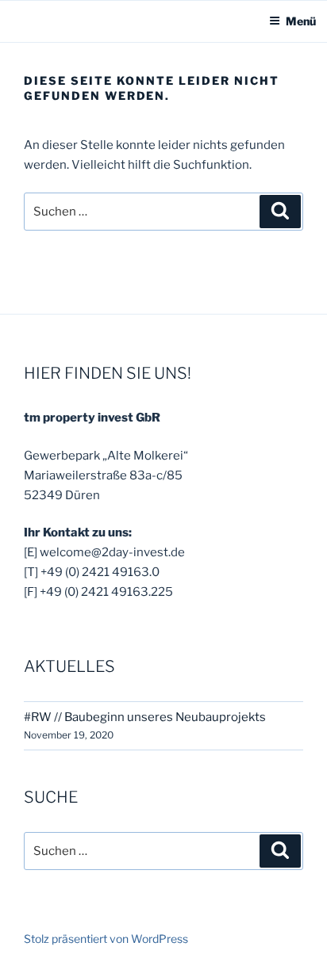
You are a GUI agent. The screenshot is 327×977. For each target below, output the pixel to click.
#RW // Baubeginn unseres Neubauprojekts (145, 717)
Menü (301, 21)
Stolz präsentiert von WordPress (106, 938)
